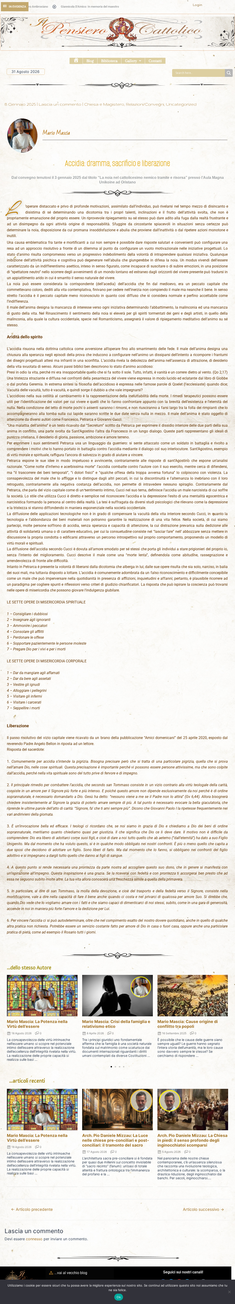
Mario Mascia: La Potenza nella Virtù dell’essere (37, 1024)
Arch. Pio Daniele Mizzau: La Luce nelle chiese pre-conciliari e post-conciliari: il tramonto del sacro (115, 1140)
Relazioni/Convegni (145, 104)
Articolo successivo (203, 1209)
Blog (90, 60)
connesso (34, 1239)
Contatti (155, 60)
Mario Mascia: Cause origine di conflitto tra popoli (187, 1024)
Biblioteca (109, 60)
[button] (133, 61)
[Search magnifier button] (229, 73)
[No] (229, 1292)
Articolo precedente (32, 1209)
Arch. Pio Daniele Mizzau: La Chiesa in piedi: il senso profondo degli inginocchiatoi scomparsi (192, 1140)
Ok (119, 1297)
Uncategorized (181, 104)
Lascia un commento (60, 104)
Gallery (131, 60)
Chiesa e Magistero (104, 104)
